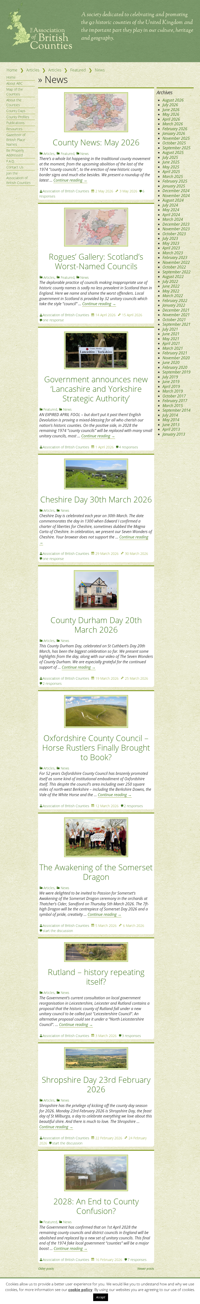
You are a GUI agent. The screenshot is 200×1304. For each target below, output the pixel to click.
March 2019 (172, 391)
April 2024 (171, 214)
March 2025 (172, 176)
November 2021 (176, 314)
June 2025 (171, 162)
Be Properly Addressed (15, 153)
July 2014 (170, 415)
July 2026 (170, 104)
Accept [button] (100, 1297)
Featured (78, 70)
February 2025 (174, 181)
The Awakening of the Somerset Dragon (96, 872)
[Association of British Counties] (39, 48)
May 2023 (170, 243)
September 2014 (176, 410)
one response (53, 320)
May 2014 (170, 419)
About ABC (14, 83)
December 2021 (176, 310)
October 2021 (174, 319)
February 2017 (174, 400)
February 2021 (174, 353)
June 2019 (171, 381)
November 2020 (176, 358)
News (100, 70)
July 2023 (170, 238)
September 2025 (176, 148)
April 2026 (171, 119)
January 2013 (173, 434)
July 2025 (170, 157)
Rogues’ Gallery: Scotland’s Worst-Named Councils (96, 261)
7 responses (137, 1259)
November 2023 (176, 229)
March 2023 (172, 253)
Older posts (46, 1268)
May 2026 (170, 114)
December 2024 (176, 190)
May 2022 (170, 291)
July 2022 (170, 281)
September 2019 (176, 372)
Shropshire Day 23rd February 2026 (96, 1084)
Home (12, 70)
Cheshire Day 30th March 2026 (96, 499)
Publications (15, 122)
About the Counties (13, 102)
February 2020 (174, 367)
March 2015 (172, 405)
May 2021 (170, 338)
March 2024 (172, 219)
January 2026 (173, 133)
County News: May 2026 (96, 142)
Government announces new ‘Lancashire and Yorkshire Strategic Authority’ (96, 389)
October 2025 (174, 143)
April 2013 (171, 429)
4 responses (128, 447)
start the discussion (58, 930)
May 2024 (170, 209)
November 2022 (176, 262)
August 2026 (173, 100)
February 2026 (174, 128)
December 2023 (176, 224)
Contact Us (14, 167)
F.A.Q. (10, 161)
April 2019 (171, 386)
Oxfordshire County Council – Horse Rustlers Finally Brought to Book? (96, 748)
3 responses (131, 1035)
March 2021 (172, 348)
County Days (15, 110)
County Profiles (17, 117)
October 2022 (174, 267)
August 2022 (173, 276)
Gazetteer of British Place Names (15, 139)
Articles (32, 70)
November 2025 (176, 138)
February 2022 (174, 300)
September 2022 (176, 272)
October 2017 (174, 396)
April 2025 (171, 171)
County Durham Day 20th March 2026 (96, 625)
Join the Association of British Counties (18, 178)
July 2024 (170, 205)
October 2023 (174, 233)
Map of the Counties (14, 91)
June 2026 (171, 109)
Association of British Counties (66, 191)
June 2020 (171, 362)
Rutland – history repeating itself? (96, 976)
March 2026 (172, 124)
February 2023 (174, 257)
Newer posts (145, 1268)
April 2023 (171, 248)
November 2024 (176, 195)
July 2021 (170, 329)
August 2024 (173, 200)
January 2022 (173, 305)
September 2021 (176, 324)
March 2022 (172, 295)
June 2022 (171, 286)
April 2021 (171, 343)
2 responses (52, 683)
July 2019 (170, 377)
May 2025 (170, 167)
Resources (14, 129)
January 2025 (173, 186)
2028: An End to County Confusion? (96, 1206)
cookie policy (80, 1289)
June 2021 (171, 334)
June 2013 (171, 424)
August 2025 (173, 152)
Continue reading (70, 180)
